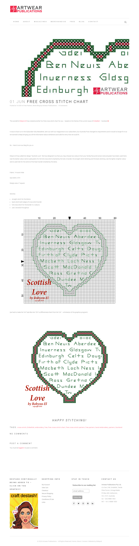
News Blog (36, 105)
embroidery (39, 427)
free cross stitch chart (56, 427)
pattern (112, 427)
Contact (85, 541)
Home (74, 541)
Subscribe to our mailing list (84, 485)
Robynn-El (23, 121)
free (46, 427)
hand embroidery (101, 427)
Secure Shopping (47, 493)
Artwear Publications (49, 105)
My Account (46, 484)
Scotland (118, 427)
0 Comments (63, 105)
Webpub (99, 541)
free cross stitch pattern (75, 427)
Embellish (96, 121)
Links (43, 502)
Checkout (45, 490)
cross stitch (21, 427)
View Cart (45, 487)
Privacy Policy (46, 496)
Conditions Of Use (48, 499)
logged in (21, 448)
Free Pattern (27, 105)
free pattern (90, 427)
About (79, 541)
